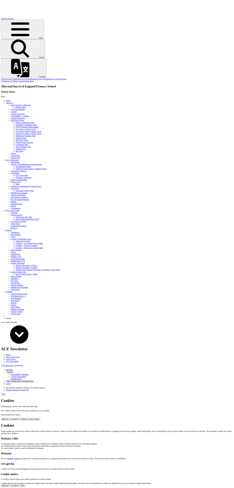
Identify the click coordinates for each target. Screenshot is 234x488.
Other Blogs (15, 307)
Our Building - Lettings (20, 116)
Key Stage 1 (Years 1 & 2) (26, 129)
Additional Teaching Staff (25, 136)
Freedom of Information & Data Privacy (26, 186)
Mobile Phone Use (18, 261)
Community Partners (19, 171)
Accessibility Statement (20, 374)
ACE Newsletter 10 (8, 366)
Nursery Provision (18, 263)
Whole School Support (24, 142)
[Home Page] (17, 81)
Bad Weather (16, 235)
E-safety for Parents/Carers (21, 239)
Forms (13, 252)
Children (9, 292)
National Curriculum (23, 178)
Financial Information (19, 180)
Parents (8, 230)
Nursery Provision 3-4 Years (26, 268)
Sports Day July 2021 (24, 217)
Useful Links (16, 314)
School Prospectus (18, 118)
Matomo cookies (13, 459)
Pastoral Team (21, 138)
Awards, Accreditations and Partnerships (26, 164)
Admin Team (21, 149)
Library (13, 305)
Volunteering (16, 208)
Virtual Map (15, 156)
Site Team (19, 151)
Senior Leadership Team (25, 123)
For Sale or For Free (18, 221)
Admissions (15, 162)
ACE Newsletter (12, 361)
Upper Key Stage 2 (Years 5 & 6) (28, 134)
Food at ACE (16, 182)
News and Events (12, 210)
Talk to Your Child (23, 241)
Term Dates (15, 290)
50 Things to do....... (18, 296)
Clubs (13, 237)
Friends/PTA (16, 254)
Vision (13, 153)
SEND (13, 206)
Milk (17, 184)
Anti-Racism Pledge (23, 167)
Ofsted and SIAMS (18, 195)
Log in (8, 318)
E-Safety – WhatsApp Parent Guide (29, 248)
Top (3, 394)
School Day (15, 283)
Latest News (15, 224)
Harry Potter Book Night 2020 (27, 219)
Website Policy (16, 379)
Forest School (16, 250)
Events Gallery (16, 215)
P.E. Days (14, 281)
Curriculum (15, 173)
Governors (15, 189)
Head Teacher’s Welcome (20, 105)
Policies (14, 202)
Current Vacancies (18, 114)
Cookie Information (18, 377)
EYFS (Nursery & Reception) (27, 127)
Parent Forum (16, 276)
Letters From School (18, 226)
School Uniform (17, 285)
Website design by (17, 390)
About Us (9, 103)
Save (22, 486)
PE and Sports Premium (20, 199)
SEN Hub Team (22, 140)
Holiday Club (16, 257)
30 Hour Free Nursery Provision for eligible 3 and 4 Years (38, 270)
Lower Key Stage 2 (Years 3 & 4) (29, 131)
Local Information (18, 259)
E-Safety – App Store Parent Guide (29, 243)
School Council (17, 311)
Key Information (12, 160)
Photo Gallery (21, 107)
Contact (14, 112)
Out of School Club (23, 147)
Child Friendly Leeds (19, 294)
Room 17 (14, 228)
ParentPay (15, 279)
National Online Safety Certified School (31, 169)
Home (8, 101)
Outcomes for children (19, 197)
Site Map (9, 370)
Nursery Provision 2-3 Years (26, 265)
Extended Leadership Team (26, 125)
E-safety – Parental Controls (26, 246)
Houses (13, 303)
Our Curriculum (22, 175)
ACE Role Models (18, 109)
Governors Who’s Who (25, 191)
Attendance (15, 232)
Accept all (14, 419)
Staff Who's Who (17, 120)
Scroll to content (7, 19)
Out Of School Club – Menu (27, 274)
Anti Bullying (16, 298)
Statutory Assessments (19, 287)
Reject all (5, 419)
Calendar (14, 213)
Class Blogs (15, 301)
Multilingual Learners (19, 193)
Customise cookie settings (29, 419)
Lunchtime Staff (22, 145)
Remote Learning (17, 309)
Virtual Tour (15, 158)
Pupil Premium (16, 204)
